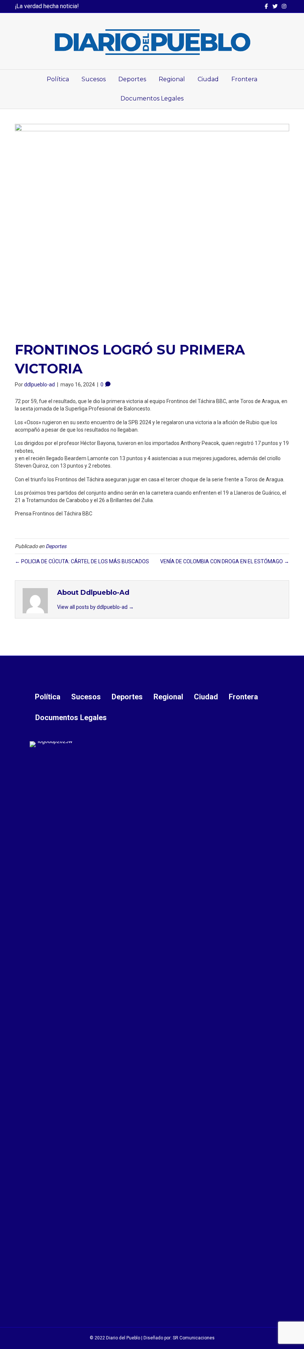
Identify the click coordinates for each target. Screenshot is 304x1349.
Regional (172, 79)
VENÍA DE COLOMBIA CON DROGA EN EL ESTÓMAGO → (224, 561)
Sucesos (94, 79)
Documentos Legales (152, 98)
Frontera (244, 79)
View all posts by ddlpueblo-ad (95, 607)
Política (58, 79)
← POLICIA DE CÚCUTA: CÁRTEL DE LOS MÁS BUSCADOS (82, 561)
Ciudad (208, 79)
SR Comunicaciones (194, 1337)
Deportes (132, 79)
